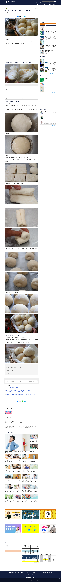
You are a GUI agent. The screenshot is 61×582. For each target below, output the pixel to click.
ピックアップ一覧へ (53, 73)
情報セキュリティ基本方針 (21, 572)
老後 (44, 4)
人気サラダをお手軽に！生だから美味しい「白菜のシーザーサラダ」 (18, 389)
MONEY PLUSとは (11, 572)
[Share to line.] (22, 16)
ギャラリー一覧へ (53, 564)
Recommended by (34, 504)
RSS (47, 572)
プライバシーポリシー (28, 572)
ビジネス (41, 4)
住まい (47, 4)
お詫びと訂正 (50, 572)
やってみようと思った (10, 381)
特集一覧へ (54, 92)
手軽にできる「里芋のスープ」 (11, 393)
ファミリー (53, 4)
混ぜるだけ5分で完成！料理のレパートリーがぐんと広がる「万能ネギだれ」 (19, 390)
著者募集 (44, 572)
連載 (40, 2)
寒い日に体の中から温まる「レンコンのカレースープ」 (15, 391)
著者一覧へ (54, 125)
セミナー (46, 2)
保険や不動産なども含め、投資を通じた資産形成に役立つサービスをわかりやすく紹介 (21, 394)
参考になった (21, 381)
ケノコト (10, 376)
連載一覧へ (54, 538)
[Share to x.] (20, 16)
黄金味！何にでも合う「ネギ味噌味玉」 (13, 387)
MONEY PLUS (6, 6)
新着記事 (36, 2)
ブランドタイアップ (52, 2)
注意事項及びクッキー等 (35, 572)
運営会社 (16, 572)
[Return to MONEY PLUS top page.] (10, 1)
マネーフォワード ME (30, 574)
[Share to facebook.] (18, 16)
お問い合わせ (41, 572)
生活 (37, 4)
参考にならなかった (32, 381)
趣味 (50, 4)
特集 (42, 2)
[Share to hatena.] (25, 16)
